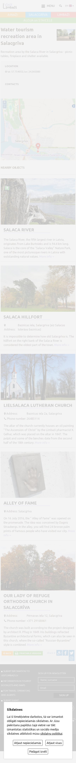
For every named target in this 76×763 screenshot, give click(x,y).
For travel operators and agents (15, 692)
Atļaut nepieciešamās (27, 743)
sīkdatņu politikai (51, 733)
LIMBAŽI (63, 14)
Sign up (64, 695)
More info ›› (46, 256)
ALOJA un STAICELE (38, 20)
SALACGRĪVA (38, 14)
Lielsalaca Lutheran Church (38, 405)
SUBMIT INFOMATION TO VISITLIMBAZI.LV (15, 673)
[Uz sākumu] (10, 5)
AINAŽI (13, 14)
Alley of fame (20, 503)
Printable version (29, 653)
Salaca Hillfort (23, 317)
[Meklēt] (60, 5)
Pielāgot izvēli (38, 751)
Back (7, 653)
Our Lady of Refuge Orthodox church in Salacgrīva (28, 601)
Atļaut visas (54, 743)
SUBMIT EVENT (11, 700)
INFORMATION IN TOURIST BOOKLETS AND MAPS (16, 683)
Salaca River (19, 229)
